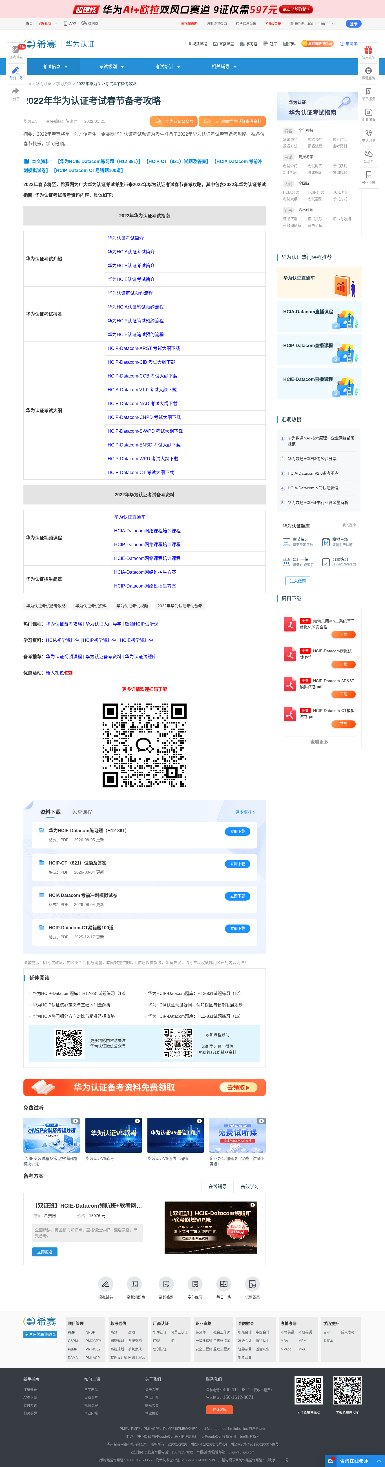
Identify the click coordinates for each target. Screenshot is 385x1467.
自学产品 (91, 1390)
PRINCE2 (93, 1349)
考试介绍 (290, 166)
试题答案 (252, 1297)
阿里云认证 (179, 1332)
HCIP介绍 (316, 192)
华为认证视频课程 (64, 656)
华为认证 (160, 1332)
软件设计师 (118, 1358)
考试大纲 (290, 199)
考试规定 (315, 172)
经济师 (201, 1332)
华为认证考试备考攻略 (46, 606)
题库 (273, 44)
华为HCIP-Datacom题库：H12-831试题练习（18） (80, 993)
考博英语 (287, 1332)
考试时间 (315, 166)
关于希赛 (152, 1390)
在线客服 (219, 1410)
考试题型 (315, 199)
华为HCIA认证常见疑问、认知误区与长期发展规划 (195, 1004)
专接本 (328, 1341)
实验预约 (315, 139)
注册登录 (30, 1390)
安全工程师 (204, 1349)
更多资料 (243, 812)
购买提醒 (30, 1413)
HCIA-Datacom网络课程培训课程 (147, 530)
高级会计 (245, 1341)
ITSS (156, 1341)
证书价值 (315, 225)
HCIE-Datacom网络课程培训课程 (147, 558)
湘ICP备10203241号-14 (209, 1444)
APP (72, 24)
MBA (284, 1341)
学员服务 (368, 99)
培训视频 (340, 172)
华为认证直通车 (130, 517)
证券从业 (245, 1349)
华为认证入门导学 (103, 624)
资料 (292, 44)
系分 (113, 1332)
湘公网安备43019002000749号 (254, 1444)
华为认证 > (46, 83)
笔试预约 (290, 139)
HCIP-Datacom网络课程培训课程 (147, 544)
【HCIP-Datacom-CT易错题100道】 (88, 170)
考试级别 (340, 166)
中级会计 (262, 1332)
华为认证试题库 (140, 656)
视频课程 (199, 44)
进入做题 (298, 581)
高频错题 (166, 1297)
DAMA (73, 1358)
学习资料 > (66, 83)
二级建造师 (221, 1341)
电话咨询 (368, 141)
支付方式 (30, 1406)
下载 (343, 635)
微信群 (92, 24)
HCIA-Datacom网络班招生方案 (145, 572)
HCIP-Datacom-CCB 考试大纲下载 (143, 376)
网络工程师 (136, 1358)
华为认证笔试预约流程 (130, 293)
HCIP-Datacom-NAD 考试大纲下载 (143, 403)
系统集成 (135, 1349)
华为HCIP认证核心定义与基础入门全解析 (71, 1004)
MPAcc (286, 1349)
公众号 (369, 162)
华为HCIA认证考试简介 (131, 251)
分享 (16, 99)
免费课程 (82, 812)
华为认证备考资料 (103, 656)
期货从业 (245, 1358)
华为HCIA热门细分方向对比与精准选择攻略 (74, 1016)
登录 (354, 23)
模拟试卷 (105, 1297)
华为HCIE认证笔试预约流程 (136, 334)
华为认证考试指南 (312, 112)
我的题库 (349, 525)
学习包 (251, 44)
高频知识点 (136, 1297)
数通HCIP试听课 (141, 624)
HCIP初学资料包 (99, 640)
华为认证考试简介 (126, 238)
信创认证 (160, 1349)
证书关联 (315, 219)
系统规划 (117, 1349)
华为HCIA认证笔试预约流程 (136, 307)
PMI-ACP (93, 1358)
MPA (302, 1349)
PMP (71, 1332)
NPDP (90, 1332)
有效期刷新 (292, 225)
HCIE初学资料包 (136, 640)
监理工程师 (221, 1349)
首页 (29, 24)
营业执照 (152, 1413)
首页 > (29, 83)
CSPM (73, 1341)
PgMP (72, 1349)
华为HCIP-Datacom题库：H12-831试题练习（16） (195, 1016)
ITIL (173, 1341)
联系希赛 (152, 1406)
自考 (326, 1332)
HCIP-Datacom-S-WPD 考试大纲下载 (145, 431)
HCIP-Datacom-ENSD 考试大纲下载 (144, 445)
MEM (302, 1341)
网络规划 (117, 1341)
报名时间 (340, 139)
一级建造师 (204, 1341)
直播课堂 (226, 44)
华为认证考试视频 (132, 606)
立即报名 (45, 1252)
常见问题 (152, 1398)
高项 (131, 1332)
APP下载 (368, 182)
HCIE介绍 (341, 192)
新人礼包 (55, 673)
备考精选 (17, 52)
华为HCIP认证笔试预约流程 (136, 320)
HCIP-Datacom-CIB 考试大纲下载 (141, 362)
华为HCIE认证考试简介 (131, 279)
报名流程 (315, 146)
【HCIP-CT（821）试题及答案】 (177, 161)
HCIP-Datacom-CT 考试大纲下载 (141, 472)
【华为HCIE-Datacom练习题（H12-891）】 (99, 161)
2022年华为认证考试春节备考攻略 (106, 83)
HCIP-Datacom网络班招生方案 (145, 586)
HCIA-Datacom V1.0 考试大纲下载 (142, 389)
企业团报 (368, 120)
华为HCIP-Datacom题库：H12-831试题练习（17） (195, 993)
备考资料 (340, 146)
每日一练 (223, 1297)
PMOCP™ (93, 1341)
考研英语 (305, 1332)
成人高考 (348, 1332)
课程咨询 (368, 78)
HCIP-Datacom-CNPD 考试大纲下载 (144, 417)
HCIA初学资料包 (62, 640)
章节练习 (195, 1297)
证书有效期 (342, 219)
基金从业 (262, 1349)
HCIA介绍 (291, 192)
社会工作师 (221, 1332)
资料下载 (50, 812)
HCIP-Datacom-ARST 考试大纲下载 (144, 348)
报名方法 (290, 146)
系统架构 (135, 1341)
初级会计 (245, 1332)
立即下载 (237, 831)
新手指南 (290, 172)
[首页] (40, 44)
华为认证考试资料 (91, 606)
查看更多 (319, 742)
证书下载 (290, 219)
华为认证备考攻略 (64, 624)
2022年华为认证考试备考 (180, 606)
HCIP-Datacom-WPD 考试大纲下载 (143, 458)
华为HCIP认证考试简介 (131, 265)
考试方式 (340, 199)
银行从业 (262, 1341)
